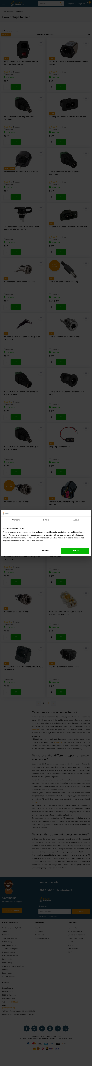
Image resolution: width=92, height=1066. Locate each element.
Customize (44, 551)
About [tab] (76, 520)
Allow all (75, 551)
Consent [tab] (16, 520)
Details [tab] (46, 520)
